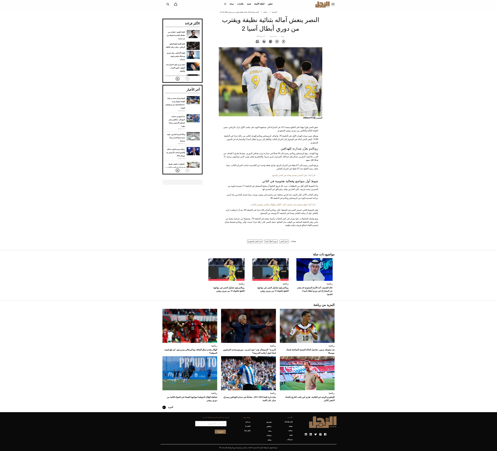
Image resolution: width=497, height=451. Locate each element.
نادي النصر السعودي (255, 241)
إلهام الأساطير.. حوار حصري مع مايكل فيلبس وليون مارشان (176, 56)
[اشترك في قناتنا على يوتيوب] (306, 434)
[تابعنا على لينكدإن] (311, 434)
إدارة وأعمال (288, 422)
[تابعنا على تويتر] (315, 434)
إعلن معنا (247, 430)
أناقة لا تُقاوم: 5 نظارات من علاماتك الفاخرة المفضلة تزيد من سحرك (176, 35)
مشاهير (268, 426)
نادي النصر (284, 241)
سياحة (290, 430)
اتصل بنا (247, 426)
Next (178, 79)
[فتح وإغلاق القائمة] (333, 4)
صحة (232, 4)
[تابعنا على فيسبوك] (325, 434)
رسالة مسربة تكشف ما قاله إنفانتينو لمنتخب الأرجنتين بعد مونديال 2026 (175, 152)
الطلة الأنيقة (259, 4)
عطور (270, 4)
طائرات (240, 4)
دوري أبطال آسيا (271, 241)
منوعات (268, 435)
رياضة (265, 12)
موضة (291, 426)
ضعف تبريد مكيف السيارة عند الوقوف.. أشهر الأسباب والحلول (175, 68)
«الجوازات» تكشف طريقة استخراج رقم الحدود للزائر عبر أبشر (176, 167)
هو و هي (268, 422)
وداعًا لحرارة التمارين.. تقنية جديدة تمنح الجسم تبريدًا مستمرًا (176, 138)
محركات (290, 439)
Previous (187, 79)
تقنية (249, 4)
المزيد (170, 407)
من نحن (247, 422)
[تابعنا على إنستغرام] (320, 434)
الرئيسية (274, 12)
